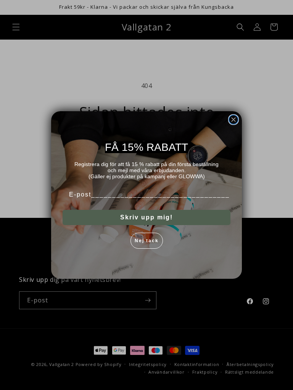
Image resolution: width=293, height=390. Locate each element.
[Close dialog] (233, 119)
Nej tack (147, 240)
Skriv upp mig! (146, 217)
